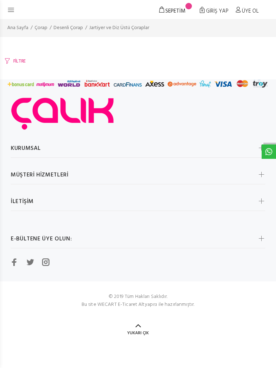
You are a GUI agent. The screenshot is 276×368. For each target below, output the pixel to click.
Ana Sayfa (17, 28)
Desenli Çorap (68, 28)
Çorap (40, 28)
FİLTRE (19, 61)
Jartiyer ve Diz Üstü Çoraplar (119, 28)
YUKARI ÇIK (138, 333)
